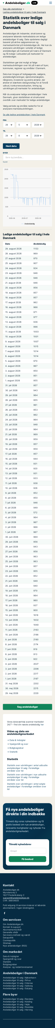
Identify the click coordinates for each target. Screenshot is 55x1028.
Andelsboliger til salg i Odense (18, 983)
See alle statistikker (12, 9)
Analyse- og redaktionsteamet (18, 967)
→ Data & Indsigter (16, 740)
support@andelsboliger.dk (16, 898)
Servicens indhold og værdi (16, 935)
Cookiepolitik (9, 940)
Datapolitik (8, 937)
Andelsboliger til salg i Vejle (16, 1004)
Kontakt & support (12, 927)
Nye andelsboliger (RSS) (15, 945)
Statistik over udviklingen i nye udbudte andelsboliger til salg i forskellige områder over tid (26, 777)
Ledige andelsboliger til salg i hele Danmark (24, 12)
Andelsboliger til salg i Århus (17, 980)
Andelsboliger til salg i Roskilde (18, 1007)
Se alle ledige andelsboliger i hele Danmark (24, 114)
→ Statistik (12, 751)
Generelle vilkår (10, 932)
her (42, 724)
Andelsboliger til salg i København (19, 977)
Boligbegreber (10, 964)
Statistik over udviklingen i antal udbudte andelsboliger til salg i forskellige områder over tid (27, 768)
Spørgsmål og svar (12, 959)
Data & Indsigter (11, 956)
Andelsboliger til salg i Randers (18, 999)
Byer (5, 153)
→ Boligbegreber (15, 748)
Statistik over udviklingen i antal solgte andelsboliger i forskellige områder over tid (26, 786)
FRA (5, 120)
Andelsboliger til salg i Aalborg (18, 985)
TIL (4, 131)
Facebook (4, 913)
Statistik (7, 961)
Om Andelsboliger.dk (13, 924)
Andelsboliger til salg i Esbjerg (17, 988)
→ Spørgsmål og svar (17, 744)
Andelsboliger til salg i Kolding (17, 1001)
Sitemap (7, 943)
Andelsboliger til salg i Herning (18, 1009)
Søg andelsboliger (27, 706)
